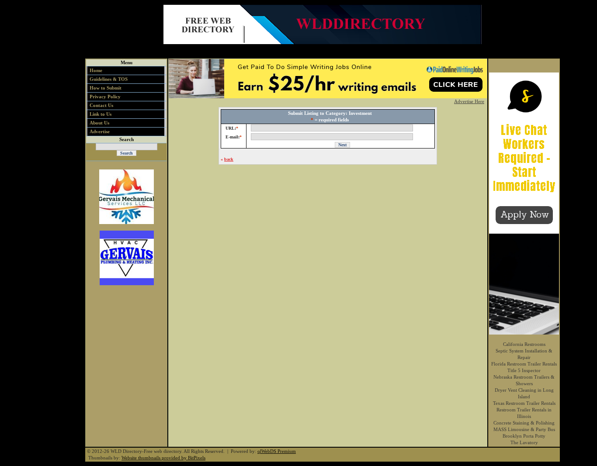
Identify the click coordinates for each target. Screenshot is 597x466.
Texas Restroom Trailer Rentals (524, 403)
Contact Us (101, 105)
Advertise (100, 131)
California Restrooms (524, 344)
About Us (99, 122)
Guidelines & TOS (109, 79)
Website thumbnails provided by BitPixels (163, 457)
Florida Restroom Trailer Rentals (524, 363)
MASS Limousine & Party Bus (524, 429)
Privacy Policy (105, 96)
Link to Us (100, 114)
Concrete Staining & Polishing (524, 422)
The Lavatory (524, 442)
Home (96, 70)
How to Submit (105, 87)
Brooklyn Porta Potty (524, 435)
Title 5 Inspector (524, 370)
